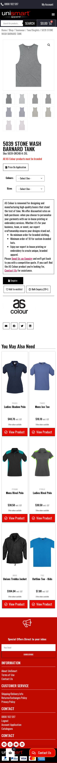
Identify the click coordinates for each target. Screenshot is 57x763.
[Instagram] (10, 744)
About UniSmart (9, 671)
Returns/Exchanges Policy (14, 698)
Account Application (11, 725)
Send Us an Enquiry (22, 258)
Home (4, 30)
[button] (53, 14)
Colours (9, 178)
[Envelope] (16, 744)
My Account (47, 4)
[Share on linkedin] (30, 326)
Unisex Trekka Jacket (15, 579)
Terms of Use (7, 675)
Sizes (9, 188)
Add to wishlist (16, 289)
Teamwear (20, 30)
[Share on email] (6, 326)
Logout (4, 721)
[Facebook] (4, 744)
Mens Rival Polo (15, 493)
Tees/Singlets (33, 30)
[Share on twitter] (22, 326)
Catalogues (7, 729)
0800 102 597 (11, 4)
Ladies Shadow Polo (15, 407)
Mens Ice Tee (42, 407)
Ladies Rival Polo (42, 493)
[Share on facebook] (14, 326)
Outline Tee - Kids (42, 579)
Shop (11, 30)
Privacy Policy (8, 702)
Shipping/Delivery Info (12, 694)
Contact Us (11, 270)
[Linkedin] (22, 744)
